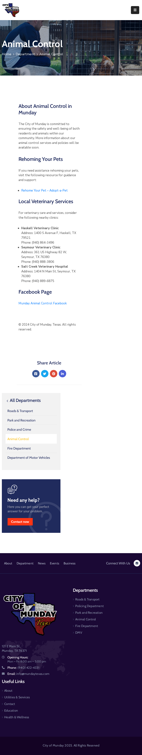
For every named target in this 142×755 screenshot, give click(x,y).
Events (54, 563)
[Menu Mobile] (135, 10)
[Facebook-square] (137, 563)
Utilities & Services (17, 697)
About (8, 563)
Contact (9, 704)
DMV (78, 632)
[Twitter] (44, 373)
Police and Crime (19, 430)
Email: (28, 674)
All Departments (25, 400)
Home (6, 54)
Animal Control (18, 439)
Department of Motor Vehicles (28, 458)
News (41, 563)
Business (70, 563)
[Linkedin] (62, 373)
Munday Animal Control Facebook (42, 303)
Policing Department (89, 606)
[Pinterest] (53, 373)
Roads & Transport (20, 411)
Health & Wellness (16, 717)
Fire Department (19, 448)
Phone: (23, 667)
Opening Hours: (17, 657)
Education (11, 710)
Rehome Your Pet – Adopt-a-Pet (44, 190)
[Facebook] (36, 373)
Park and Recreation (21, 420)
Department (25, 54)
